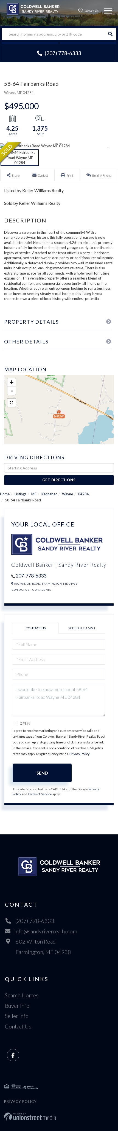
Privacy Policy (79, 754)
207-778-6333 (31, 576)
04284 (83, 494)
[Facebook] (13, 1055)
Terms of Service (40, 794)
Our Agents (41, 589)
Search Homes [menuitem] (21, 995)
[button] (110, 34)
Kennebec (49, 494)
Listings (20, 494)
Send (42, 772)
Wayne (67, 494)
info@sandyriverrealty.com (45, 931)
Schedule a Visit (81, 628)
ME (33, 494)
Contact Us (20, 589)
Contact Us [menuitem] (18, 1026)
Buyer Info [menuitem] (17, 1005)
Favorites (91, 11)
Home (5, 494)
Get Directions (58, 480)
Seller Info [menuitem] (17, 1015)
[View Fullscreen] (11, 403)
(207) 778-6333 (62, 53)
